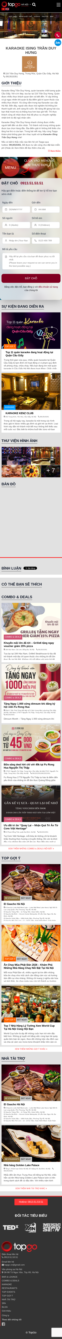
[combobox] (26, 5)
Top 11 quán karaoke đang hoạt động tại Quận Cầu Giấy (29, 354)
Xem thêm (55, 151)
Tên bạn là (8, 233)
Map (51, 16)
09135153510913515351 (41, 773)
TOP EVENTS (8, 1292)
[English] (7, 9)
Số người (7, 218)
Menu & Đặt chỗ (25, 16)
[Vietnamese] (3, 9)
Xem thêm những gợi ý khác (30, 1049)
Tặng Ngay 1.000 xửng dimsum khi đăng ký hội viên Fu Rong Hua (29, 705)
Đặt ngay (26, 898)
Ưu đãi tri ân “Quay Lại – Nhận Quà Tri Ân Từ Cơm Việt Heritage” (31, 827)
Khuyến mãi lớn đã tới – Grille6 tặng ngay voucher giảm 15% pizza (29, 645)
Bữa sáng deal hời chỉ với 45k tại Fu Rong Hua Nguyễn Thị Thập (29, 766)
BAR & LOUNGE (9, 1277)
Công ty (5, 1315)
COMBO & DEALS (13, 637)
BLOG (5, 1307)
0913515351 (11, 76)
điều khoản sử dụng (48, 287)
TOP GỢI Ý (10, 346)
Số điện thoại (39, 233)
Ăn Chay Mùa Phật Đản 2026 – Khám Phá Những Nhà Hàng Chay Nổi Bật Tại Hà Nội (29, 966)
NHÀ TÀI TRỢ (8, 1299)
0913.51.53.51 (31, 183)
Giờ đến (36, 202)
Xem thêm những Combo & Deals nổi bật (30, 848)
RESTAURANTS (12, 898)
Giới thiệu (13, 16)
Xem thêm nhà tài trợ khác (30, 1188)
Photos (45, 16)
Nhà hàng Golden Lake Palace (21, 1165)
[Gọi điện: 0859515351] (57, 42)
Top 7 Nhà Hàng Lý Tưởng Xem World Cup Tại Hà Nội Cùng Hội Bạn (29, 1027)
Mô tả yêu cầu (9, 249)
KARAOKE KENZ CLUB (19, 413)
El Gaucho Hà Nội (14, 904)
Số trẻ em (37, 218)
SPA (4, 1303)
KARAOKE (9, 407)
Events (37, 16)
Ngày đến (7, 202)
